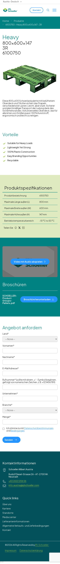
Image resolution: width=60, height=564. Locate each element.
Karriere (6, 508)
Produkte (19, 20)
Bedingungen (18, 430)
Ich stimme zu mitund (29, 429)
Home (5, 20)
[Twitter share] (19, 227)
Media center (9, 517)
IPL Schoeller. (42, 544)
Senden (9, 439)
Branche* (7, 405)
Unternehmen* (10, 393)
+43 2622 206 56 (17, 481)
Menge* (6, 417)
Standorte (7, 513)
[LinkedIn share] (23, 227)
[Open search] (48, 10)
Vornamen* (8, 345)
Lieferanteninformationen (15, 521)
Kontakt (6, 530)
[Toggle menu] (54, 10)
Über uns (6, 504)
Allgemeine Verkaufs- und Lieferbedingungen (25, 525)
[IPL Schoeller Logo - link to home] (10, 10)
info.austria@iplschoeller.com (24, 485)
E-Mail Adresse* (10, 368)
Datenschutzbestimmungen (38, 428)
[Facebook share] (15, 227)
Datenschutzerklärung (31, 550)
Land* (5, 333)
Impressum (10, 550)
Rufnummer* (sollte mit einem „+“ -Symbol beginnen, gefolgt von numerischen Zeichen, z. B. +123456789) (29, 380)
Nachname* (8, 357)
